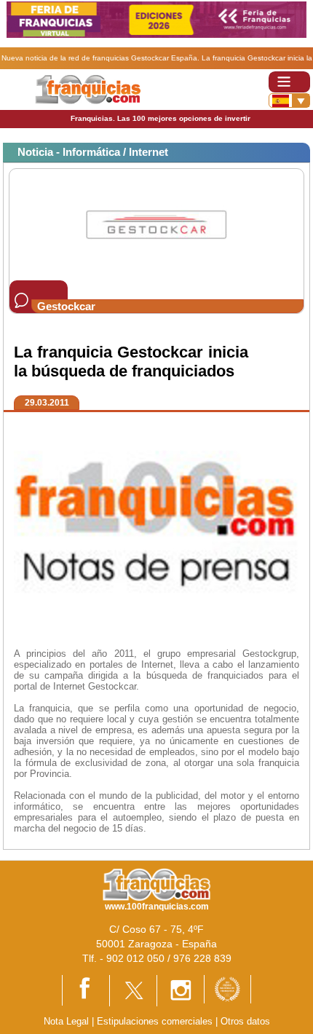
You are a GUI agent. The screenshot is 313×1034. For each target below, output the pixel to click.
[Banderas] (289, 100)
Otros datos (245, 1021)
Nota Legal (66, 1021)
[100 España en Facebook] (86, 989)
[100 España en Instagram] (180, 989)
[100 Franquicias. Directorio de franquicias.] (88, 88)
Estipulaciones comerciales (156, 1021)
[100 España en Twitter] (133, 989)
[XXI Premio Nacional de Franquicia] (227, 988)
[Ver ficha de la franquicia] (156, 223)
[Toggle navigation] (289, 81)
